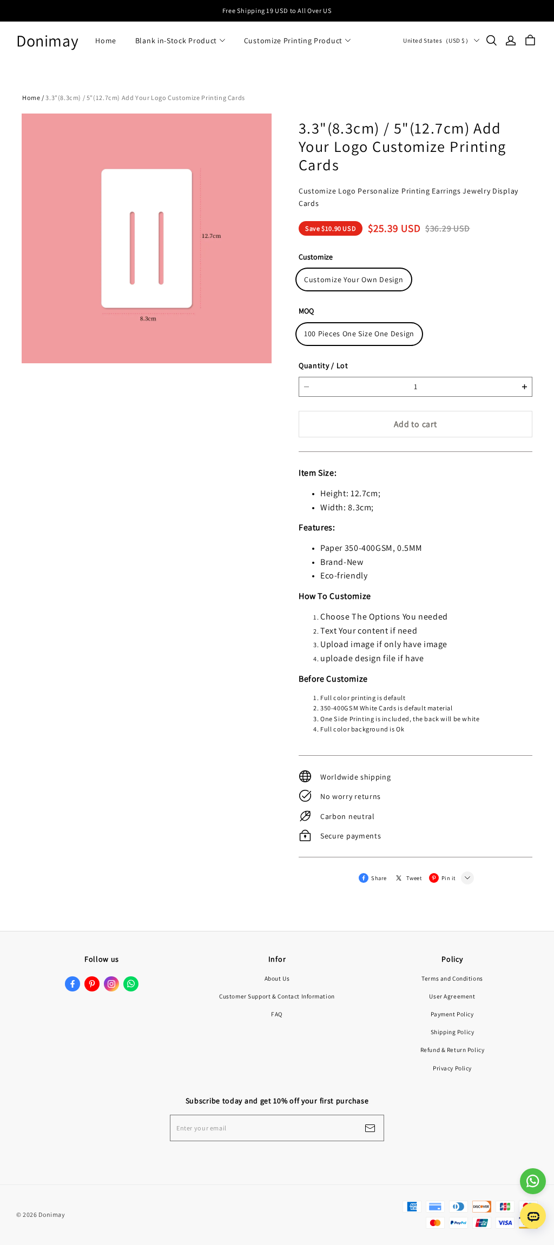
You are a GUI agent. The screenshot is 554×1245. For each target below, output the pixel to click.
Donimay (47, 40)
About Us (277, 978)
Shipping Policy (452, 1032)
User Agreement (452, 996)
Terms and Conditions (452, 978)
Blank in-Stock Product (176, 40)
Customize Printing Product (293, 40)
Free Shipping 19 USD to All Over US (277, 10)
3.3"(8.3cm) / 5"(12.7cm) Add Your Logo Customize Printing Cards (145, 97)
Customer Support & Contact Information (277, 996)
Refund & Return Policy (452, 1050)
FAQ (277, 1014)
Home (105, 40)
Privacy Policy (452, 1068)
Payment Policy (452, 1014)
